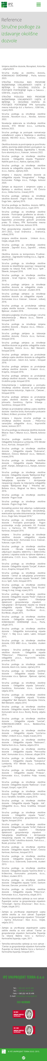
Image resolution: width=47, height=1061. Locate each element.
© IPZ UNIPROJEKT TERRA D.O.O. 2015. (24, 1051)
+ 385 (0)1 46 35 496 (25, 988)
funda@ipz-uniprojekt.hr (26, 996)
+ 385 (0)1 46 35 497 (25, 991)
